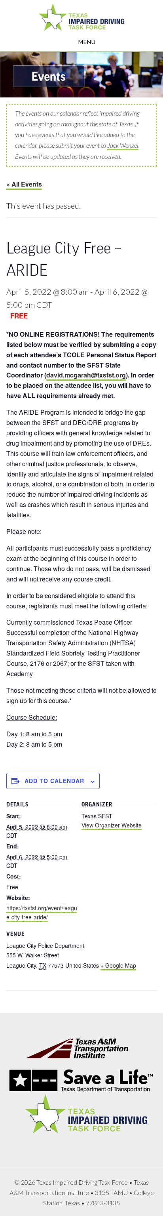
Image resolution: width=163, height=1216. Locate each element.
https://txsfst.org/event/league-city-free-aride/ (41, 912)
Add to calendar (54, 781)
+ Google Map (118, 965)
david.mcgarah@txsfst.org (86, 374)
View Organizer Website (112, 825)
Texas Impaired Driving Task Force (81, 17)
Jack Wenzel (122, 145)
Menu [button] (87, 41)
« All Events (24, 184)
